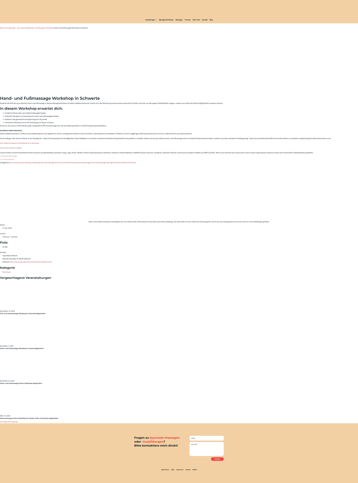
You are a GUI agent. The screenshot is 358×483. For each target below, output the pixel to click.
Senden (217, 459)
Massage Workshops (166, 20)
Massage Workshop (114, 162)
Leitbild (194, 469)
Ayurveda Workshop (68, 162)
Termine (188, 20)
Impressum (179, 469)
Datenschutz (165, 469)
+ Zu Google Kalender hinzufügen (8, 156)
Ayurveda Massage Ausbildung (29, 162)
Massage (102, 162)
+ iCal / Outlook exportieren (7, 159)
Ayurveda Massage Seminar (51, 162)
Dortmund (95, 162)
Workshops (49, 28)
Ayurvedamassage (83, 162)
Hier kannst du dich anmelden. (11, 148)
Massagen (179, 20)
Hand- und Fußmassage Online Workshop (16, 383)
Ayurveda (13, 162)
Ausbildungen (150, 20)
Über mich (196, 20)
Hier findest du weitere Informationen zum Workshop (19, 143)
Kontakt (205, 20)
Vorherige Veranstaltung (9, 422)
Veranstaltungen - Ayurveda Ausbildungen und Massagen (24, 28)
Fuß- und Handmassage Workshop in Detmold (18, 313)
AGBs (172, 469)
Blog (211, 20)
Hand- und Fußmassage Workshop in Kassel (17, 348)
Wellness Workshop (128, 162)
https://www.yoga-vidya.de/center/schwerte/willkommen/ (31, 262)
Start (2, 28)
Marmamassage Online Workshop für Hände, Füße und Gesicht (24, 418)
